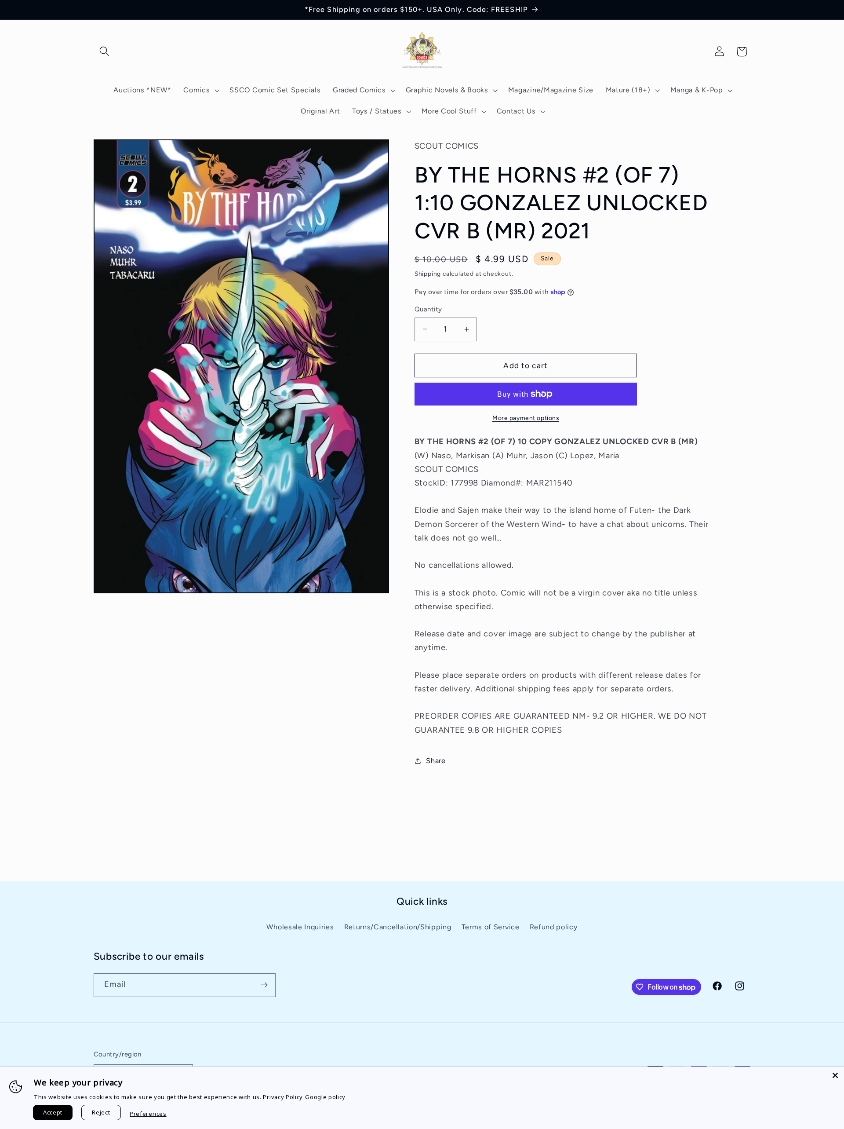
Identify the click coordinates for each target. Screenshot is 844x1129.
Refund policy (554, 927)
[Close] (835, 1075)
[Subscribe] (264, 985)
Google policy (325, 1097)
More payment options (525, 417)
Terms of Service (491, 927)
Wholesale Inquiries (300, 927)
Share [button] (435, 760)
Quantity (428, 309)
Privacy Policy (283, 1097)
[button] (105, 51)
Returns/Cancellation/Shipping (397, 927)
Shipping (428, 273)
